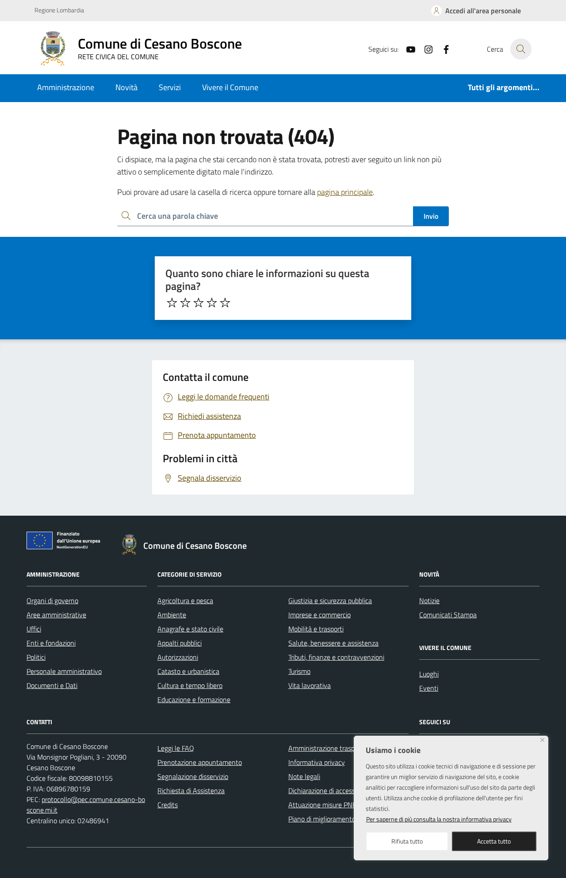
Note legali (304, 776)
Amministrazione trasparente (331, 748)
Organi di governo (52, 600)
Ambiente (171, 614)
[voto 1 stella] (172, 302)
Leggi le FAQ (175, 748)
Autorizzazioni (177, 657)
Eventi (428, 688)
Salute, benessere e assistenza (333, 643)
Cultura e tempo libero (189, 685)
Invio (431, 216)
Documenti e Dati (52, 685)
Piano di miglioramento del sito (333, 818)
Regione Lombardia (59, 10)
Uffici (34, 628)
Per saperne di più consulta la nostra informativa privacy (439, 819)
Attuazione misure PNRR (324, 804)
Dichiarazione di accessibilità (329, 790)
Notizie (429, 600)
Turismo (299, 671)
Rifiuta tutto (407, 841)
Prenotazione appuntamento (199, 762)
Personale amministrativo (64, 671)
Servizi (170, 87)
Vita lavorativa (309, 685)
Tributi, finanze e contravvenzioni (336, 657)
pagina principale (345, 192)
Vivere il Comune (230, 87)
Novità (126, 87)
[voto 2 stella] (185, 302)
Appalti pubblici (179, 643)
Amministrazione (65, 87)
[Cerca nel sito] (521, 49)
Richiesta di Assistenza (191, 790)
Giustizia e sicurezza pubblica (330, 600)
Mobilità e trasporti (316, 628)
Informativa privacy (316, 762)
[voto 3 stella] (198, 302)
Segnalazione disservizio (192, 776)
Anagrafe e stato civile (190, 628)
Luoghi (429, 674)
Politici (36, 657)
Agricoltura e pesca (185, 600)
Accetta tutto (494, 841)
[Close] (542, 740)
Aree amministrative (56, 614)
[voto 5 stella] (225, 302)
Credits (167, 804)
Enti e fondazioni (51, 643)
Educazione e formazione (193, 699)
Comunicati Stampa (448, 614)
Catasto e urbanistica (188, 671)
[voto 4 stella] (211, 302)
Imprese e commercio (319, 614)
